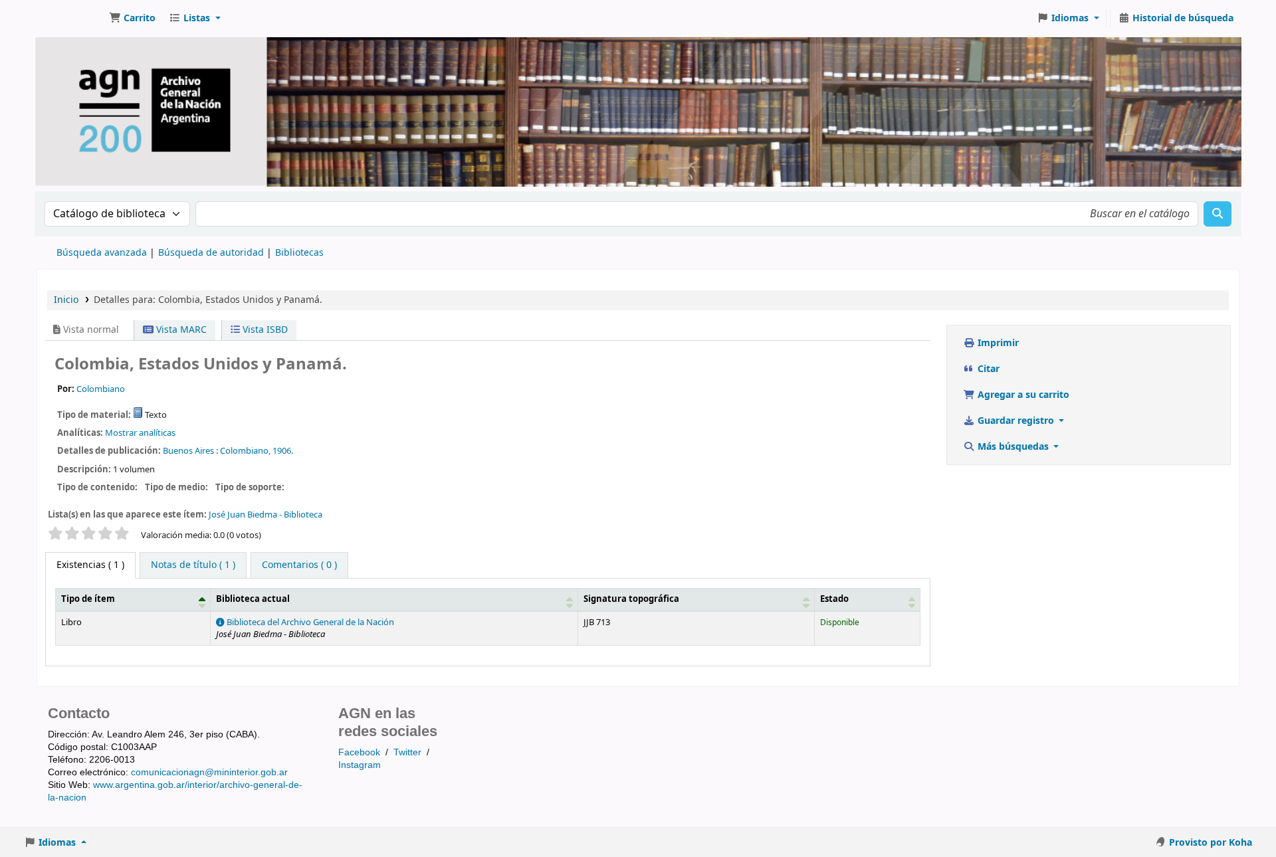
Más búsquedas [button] (1013, 447)
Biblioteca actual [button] (253, 599)
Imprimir (997, 343)
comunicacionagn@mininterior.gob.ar (209, 772)
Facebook (359, 752)
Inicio (66, 300)
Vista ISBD (264, 330)
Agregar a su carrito (1022, 395)
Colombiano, (245, 450)
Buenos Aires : (190, 450)
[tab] (193, 565)
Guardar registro (1016, 421)
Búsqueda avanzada (101, 253)
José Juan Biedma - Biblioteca (265, 514)
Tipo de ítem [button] (88, 599)
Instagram (359, 764)
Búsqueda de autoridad (211, 253)
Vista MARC (180, 330)
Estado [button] (834, 599)
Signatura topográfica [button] (631, 599)
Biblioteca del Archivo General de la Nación (309, 622)
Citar (987, 369)
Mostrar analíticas (140, 433)
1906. (282, 450)
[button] (132, 18)
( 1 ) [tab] (90, 565)
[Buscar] (1217, 214)
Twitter (407, 752)
